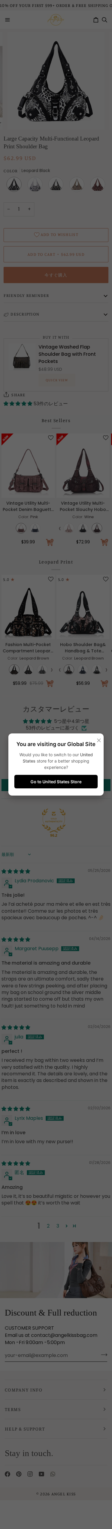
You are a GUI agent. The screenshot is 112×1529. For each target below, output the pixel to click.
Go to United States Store (56, 781)
